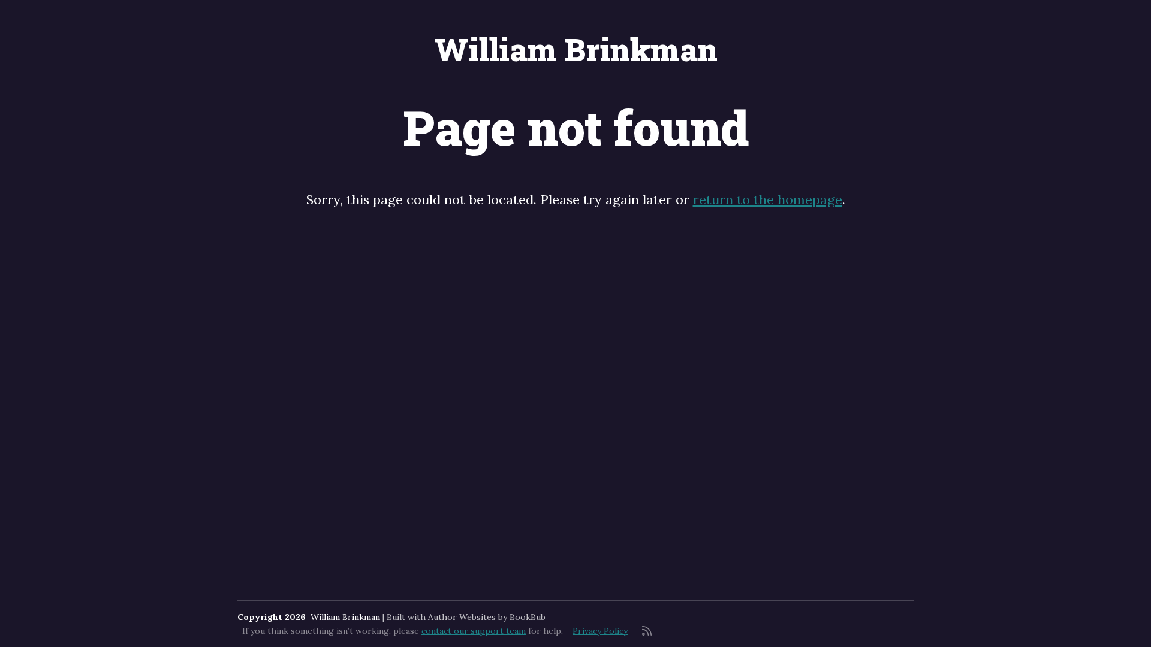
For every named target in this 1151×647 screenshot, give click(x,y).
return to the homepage (767, 199)
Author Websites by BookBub (487, 617)
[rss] (647, 630)
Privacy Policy (600, 630)
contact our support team (473, 630)
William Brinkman (576, 49)
